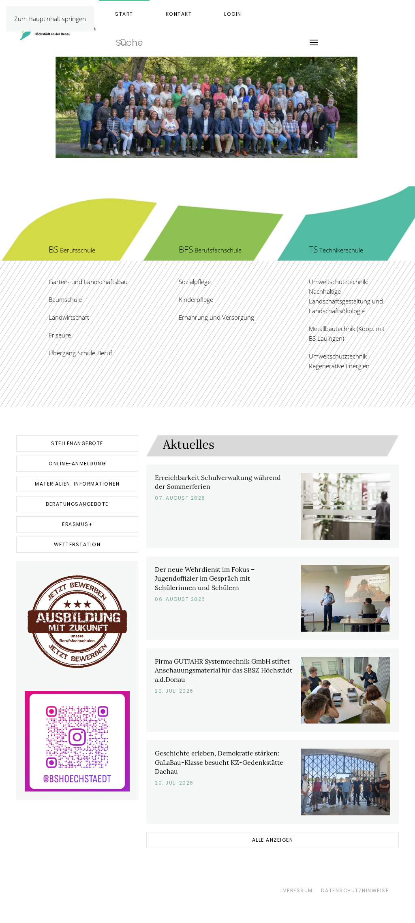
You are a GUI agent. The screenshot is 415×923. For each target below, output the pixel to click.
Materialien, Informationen (77, 483)
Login (233, 14)
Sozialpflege (195, 282)
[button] (313, 42)
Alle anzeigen (272, 839)
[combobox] (196, 42)
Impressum (296, 890)
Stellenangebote (77, 443)
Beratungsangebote (77, 504)
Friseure (60, 335)
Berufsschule (72, 250)
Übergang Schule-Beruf (80, 353)
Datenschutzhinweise (355, 890)
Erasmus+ (77, 524)
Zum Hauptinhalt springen (50, 19)
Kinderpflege (196, 299)
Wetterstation (77, 544)
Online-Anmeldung (77, 463)
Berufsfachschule (210, 250)
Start (124, 14)
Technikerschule (336, 250)
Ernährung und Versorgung (216, 317)
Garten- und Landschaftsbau (88, 282)
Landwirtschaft (69, 317)
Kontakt (179, 14)
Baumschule (65, 299)
